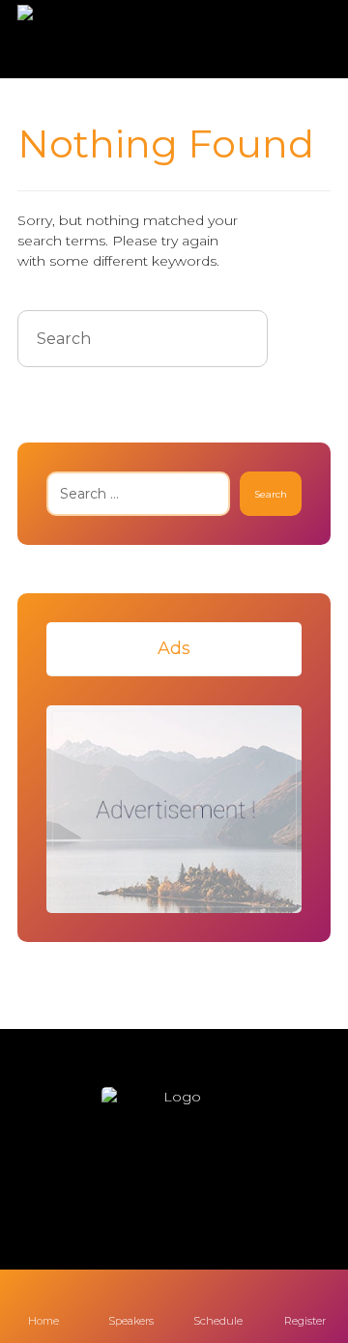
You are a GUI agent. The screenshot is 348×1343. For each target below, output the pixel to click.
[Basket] (298, 40)
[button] (116, 1184)
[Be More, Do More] (73, 39)
